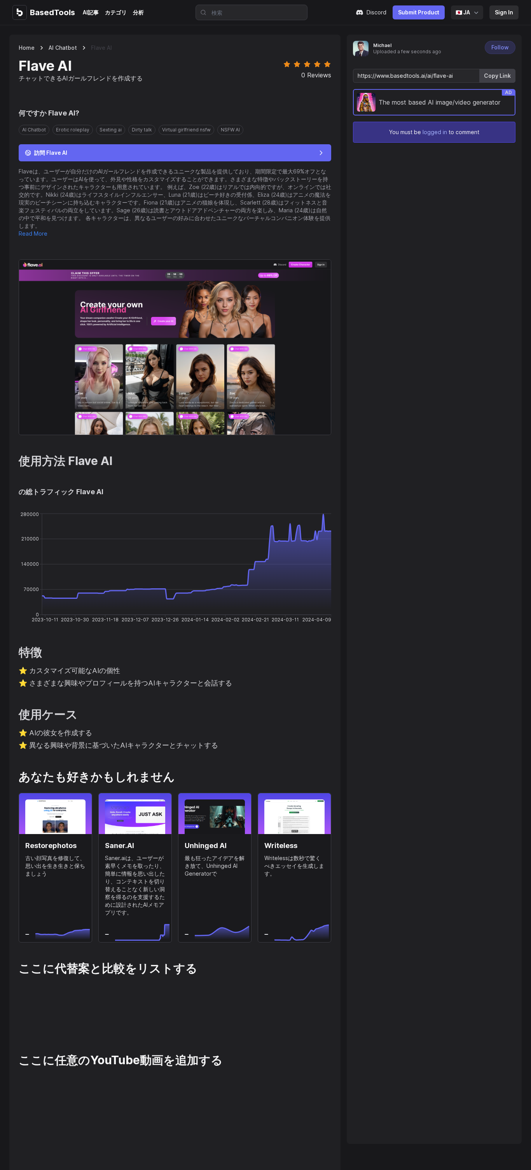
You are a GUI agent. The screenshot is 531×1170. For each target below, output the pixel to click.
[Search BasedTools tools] (201, 12)
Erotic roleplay (72, 130)
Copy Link (497, 75)
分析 (138, 12)
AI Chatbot (63, 47)
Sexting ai (111, 130)
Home (27, 47)
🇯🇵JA (463, 12)
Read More (33, 233)
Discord (376, 12)
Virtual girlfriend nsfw (186, 130)
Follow (500, 47)
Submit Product (418, 12)
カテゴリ (116, 12)
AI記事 (91, 12)
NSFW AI (230, 130)
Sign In (504, 12)
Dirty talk (142, 130)
